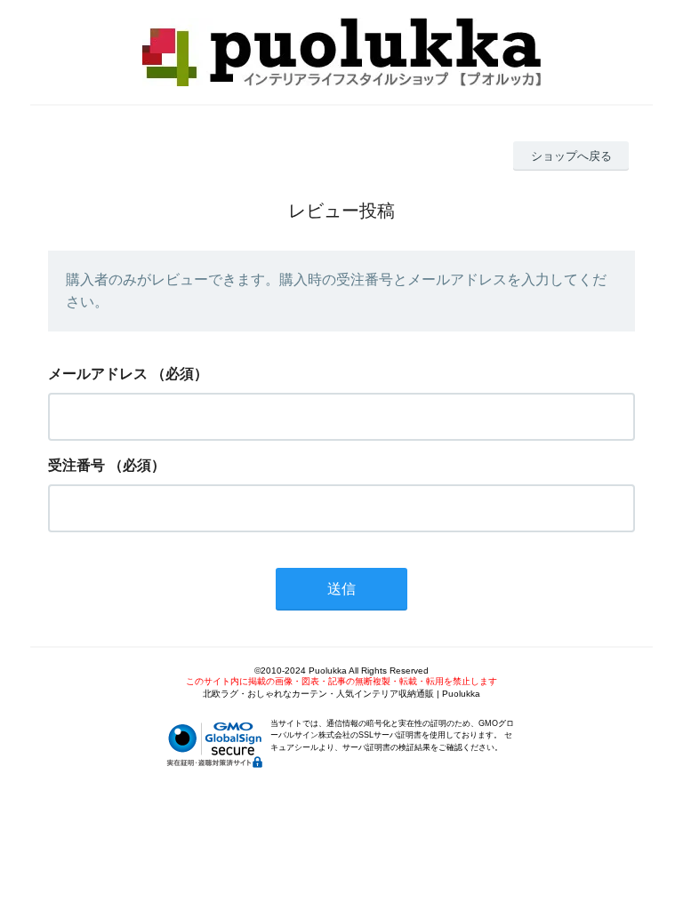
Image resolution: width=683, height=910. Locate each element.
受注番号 (76, 465)
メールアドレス (98, 373)
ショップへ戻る (571, 156)
